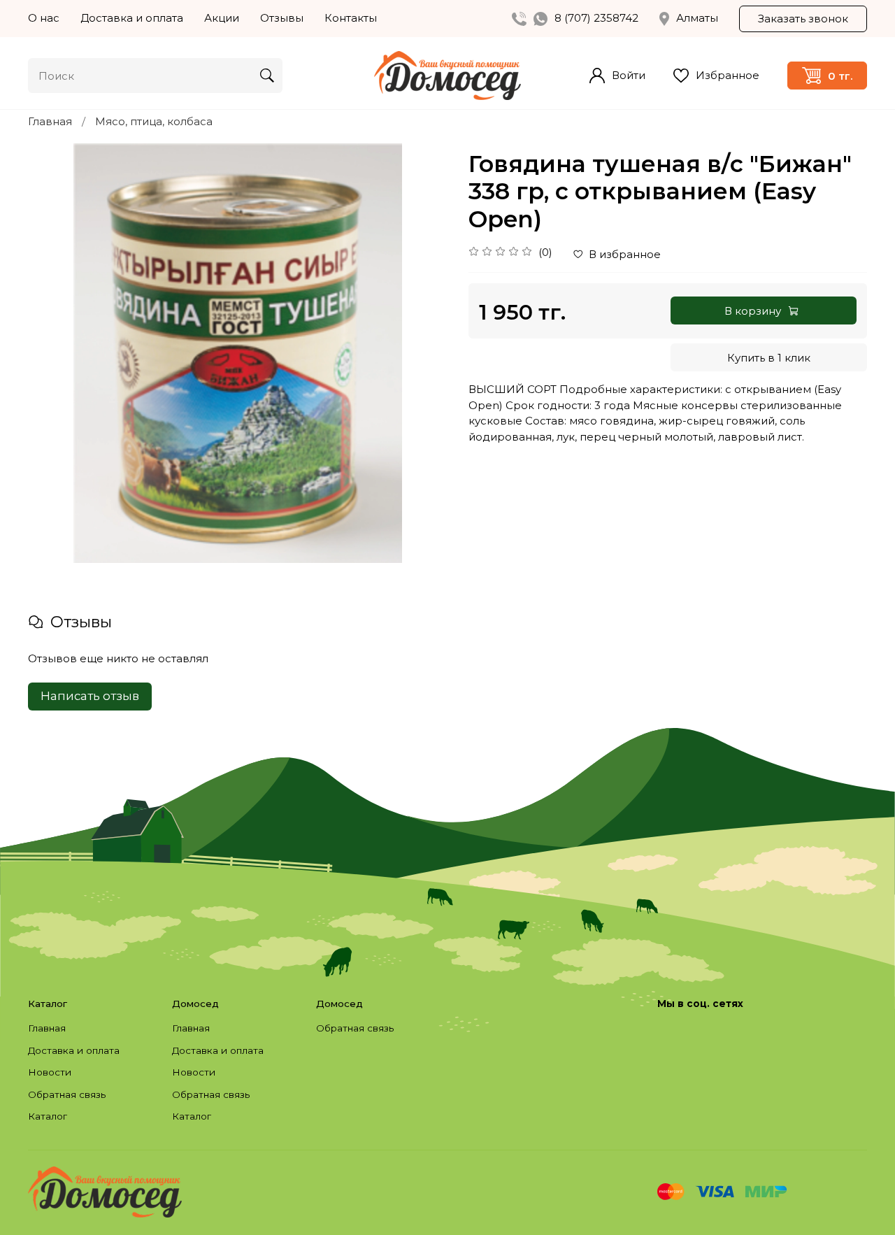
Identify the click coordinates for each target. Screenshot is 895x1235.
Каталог (47, 1116)
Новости (49, 1072)
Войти (628, 75)
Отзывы (281, 17)
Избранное (727, 75)
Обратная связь (67, 1094)
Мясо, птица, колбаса (154, 121)
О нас (43, 17)
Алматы (697, 17)
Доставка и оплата (131, 17)
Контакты (350, 17)
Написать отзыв (90, 696)
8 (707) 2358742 (596, 17)
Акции (221, 17)
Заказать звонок (803, 18)
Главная (50, 121)
